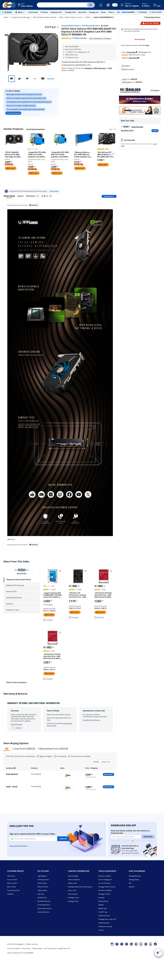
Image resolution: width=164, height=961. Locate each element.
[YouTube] (141, 944)
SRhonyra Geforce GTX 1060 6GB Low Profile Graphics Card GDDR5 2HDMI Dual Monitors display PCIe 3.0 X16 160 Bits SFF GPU (83, 154)
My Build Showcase (44, 901)
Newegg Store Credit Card (107, 919)
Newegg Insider (73, 901)
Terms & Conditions (13, 948)
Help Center (11, 876)
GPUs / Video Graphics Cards (70, 17)
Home (6, 17)
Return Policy (11, 887)
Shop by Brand (103, 901)
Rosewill (131, 887)
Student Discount (104, 916)
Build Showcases (104, 923)
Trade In (101, 930)
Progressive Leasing (105, 926)
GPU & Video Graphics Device (44, 17)
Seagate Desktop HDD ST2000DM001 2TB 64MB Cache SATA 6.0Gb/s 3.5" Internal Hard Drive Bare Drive (52, 595)
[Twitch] (146, 944)
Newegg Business (135, 876)
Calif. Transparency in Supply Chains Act (56, 948)
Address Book (42, 890)
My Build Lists (42, 898)
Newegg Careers (73, 898)
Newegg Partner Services (106, 887)
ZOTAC (88, 17)
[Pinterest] (136, 944)
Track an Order (12, 880)
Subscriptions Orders (45, 908)
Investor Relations (74, 880)
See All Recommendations (35, 129)
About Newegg (73, 876)
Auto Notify (108, 774)
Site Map (101, 898)
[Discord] (150, 944)
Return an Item (12, 883)
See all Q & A (108, 196)
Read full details (16, 724)
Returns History (43, 887)
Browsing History (43, 880)
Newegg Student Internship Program (80, 887)
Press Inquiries (73, 894)
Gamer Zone (72, 890)
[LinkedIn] (131, 944)
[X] (122, 944)
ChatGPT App (102, 912)
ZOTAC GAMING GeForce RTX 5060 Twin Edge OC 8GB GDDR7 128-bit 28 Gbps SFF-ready (12, 154)
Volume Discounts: (49, 609)
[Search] (90, 5)
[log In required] (60, 571)
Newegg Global (134, 880)
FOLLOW (155, 131)
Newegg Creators (104, 894)
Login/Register (42, 876)
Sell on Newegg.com (105, 880)
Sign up (63, 839)
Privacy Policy (26, 948)
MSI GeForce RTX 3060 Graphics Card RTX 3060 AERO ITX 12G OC (105, 154)
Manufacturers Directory (91, 720)
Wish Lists (41, 894)
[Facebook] (117, 944)
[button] (25, 5)
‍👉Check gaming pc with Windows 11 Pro (76, 65)
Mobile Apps (102, 908)
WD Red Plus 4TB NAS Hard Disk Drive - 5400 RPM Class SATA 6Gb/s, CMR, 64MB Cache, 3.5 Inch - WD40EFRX (52, 656)
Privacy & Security (13, 890)
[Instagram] (127, 944)
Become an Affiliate (105, 890)
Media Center (72, 883)
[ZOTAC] (52, 27)
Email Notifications (44, 905)
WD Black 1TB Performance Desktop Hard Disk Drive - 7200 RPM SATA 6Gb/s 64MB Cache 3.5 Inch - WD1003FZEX (77, 595)
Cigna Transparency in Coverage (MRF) (20, 953)
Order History (42, 883)
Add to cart (10, 168)
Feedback (34, 205)
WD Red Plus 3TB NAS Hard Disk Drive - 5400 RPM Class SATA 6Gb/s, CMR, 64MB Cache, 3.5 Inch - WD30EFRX (103, 595)
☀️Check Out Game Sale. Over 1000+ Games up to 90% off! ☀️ (83, 62)
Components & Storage (20, 17)
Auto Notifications (43, 912)
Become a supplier (104, 876)
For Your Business (104, 883)
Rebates (101, 905)
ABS (130, 883)
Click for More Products (16, 682)
